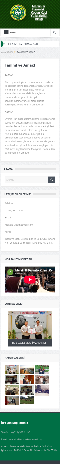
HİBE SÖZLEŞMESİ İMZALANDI (22, 44)
